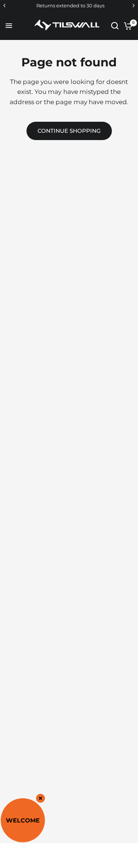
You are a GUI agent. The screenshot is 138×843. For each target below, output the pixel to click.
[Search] (115, 25)
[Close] (40, 798)
